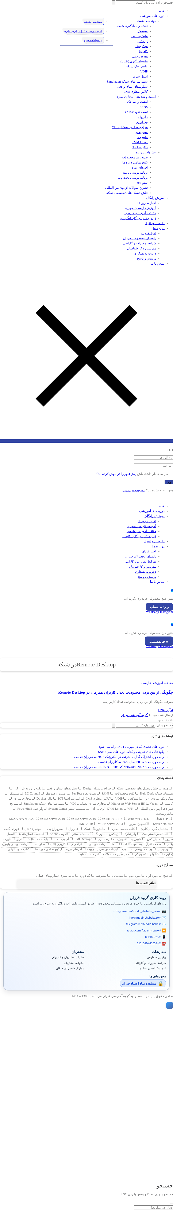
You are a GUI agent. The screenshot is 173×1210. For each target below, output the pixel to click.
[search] (171, 1203)
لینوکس (142, 41)
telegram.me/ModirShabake (143, 924)
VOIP (144, 71)
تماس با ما (158, 263)
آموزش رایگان (155, 198)
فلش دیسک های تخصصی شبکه (127, 192)
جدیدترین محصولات (135, 157)
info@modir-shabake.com (145, 917)
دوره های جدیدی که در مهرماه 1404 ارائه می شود (132, 746)
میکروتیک (141, 46)
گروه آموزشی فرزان (134, 715)
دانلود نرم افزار (155, 223)
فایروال (143, 117)
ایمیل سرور (140, 76)
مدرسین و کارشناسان (141, 248)
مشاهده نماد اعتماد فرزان (139, 983)
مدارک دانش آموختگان (70, 968)
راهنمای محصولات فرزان (139, 238)
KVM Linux (140, 142)
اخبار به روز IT (146, 203)
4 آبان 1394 (165, 710)
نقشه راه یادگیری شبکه (132, 26)
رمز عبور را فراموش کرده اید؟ (116, 474)
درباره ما (159, 228)
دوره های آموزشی (152, 15)
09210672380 (153, 937)
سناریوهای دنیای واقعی (132, 86)
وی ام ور (142, 122)
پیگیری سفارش (156, 957)
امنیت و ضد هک (137, 101)
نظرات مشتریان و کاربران (68, 957)
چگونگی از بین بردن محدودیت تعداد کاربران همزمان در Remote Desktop (115, 692)
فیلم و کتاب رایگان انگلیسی (138, 218)
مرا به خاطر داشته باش (152, 474)
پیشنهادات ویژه (146, 152)
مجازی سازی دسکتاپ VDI (130, 127)
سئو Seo (142, 182)
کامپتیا (143, 51)
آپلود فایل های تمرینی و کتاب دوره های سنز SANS (131, 751)
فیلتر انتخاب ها (146, 882)
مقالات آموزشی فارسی (140, 213)
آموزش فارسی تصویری (140, 208)
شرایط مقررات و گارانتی (139, 243)
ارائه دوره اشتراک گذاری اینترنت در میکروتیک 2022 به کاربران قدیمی (119, 756)
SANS (144, 107)
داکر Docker (140, 147)
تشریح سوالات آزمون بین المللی (126, 187)
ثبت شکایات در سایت (152, 968)
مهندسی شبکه (146, 21)
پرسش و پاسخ (146, 258)
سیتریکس (141, 132)
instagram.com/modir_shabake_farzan (137, 911)
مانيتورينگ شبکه (137, 66)
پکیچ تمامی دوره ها (135, 162)
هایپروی (142, 137)
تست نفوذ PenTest (135, 112)
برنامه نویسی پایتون (135, 172)
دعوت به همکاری (145, 253)
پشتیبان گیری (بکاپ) (134, 61)
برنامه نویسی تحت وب (133, 177)
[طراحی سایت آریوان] (169, 1005)
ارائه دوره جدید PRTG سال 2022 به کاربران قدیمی (131, 762)
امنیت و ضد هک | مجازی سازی (136, 96)
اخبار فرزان (148, 233)
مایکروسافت (139, 36)
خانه (162, 10)
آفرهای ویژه (140, 167)
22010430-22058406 (149, 943)
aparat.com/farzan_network (143, 930)
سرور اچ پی (140, 56)
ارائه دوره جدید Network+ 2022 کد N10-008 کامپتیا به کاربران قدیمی (119, 767)
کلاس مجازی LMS (136, 91)
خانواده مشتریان (74, 963)
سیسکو (143, 31)
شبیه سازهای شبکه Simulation (127, 81)
